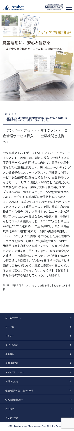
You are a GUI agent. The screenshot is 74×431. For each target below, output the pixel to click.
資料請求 (9, 408)
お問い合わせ (11, 381)
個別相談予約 (11, 363)
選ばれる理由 (11, 345)
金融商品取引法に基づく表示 (19, 390)
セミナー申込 (11, 418)
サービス (9, 327)
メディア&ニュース (14, 372)
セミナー (9, 336)
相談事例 (9, 354)
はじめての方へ (12, 318)
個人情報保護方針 (14, 399)
